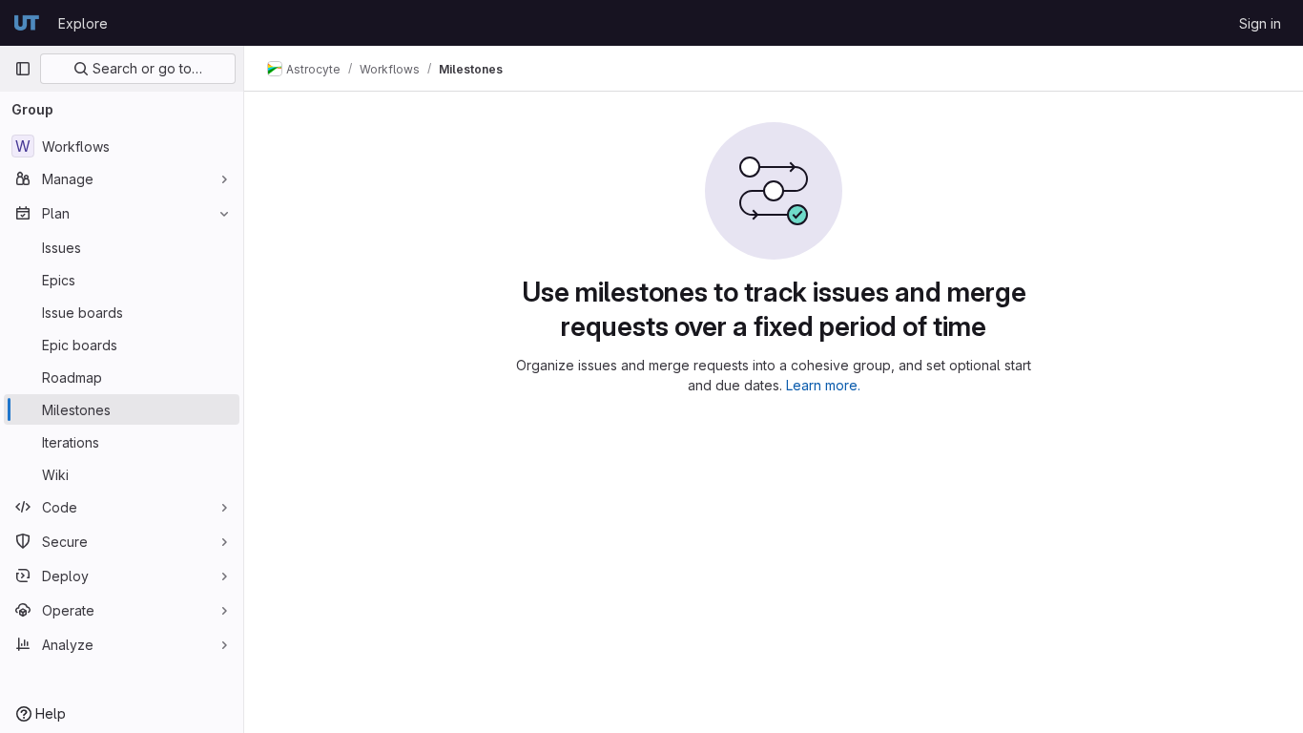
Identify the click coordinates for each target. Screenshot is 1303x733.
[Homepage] (26, 23)
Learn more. (823, 385)
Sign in (1260, 23)
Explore (83, 23)
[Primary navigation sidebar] (23, 68)
